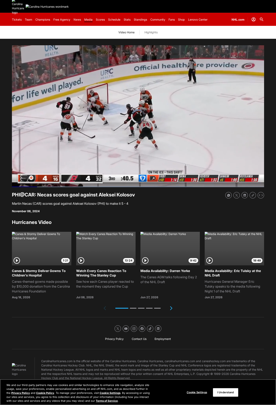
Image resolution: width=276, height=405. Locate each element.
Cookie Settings (110, 392)
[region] (138, 392)
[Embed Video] (261, 195)
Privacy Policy (20, 392)
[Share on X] (236, 195)
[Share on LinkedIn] (244, 195)
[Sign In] (253, 19)
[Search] (261, 19)
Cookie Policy (45, 392)
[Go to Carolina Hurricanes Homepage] (47, 6)
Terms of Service (107, 400)
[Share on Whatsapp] (228, 195)
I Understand (225, 392)
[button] (121, 308)
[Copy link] (253, 195)
